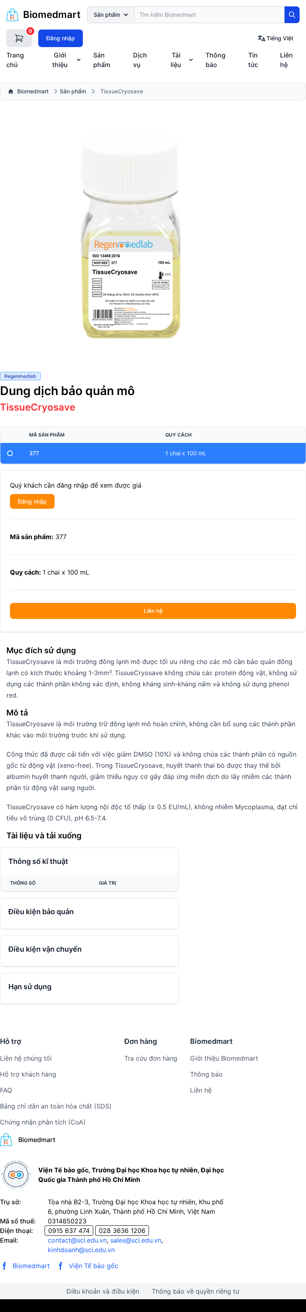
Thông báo (216, 60)
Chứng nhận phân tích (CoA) (43, 1122)
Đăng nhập (60, 38)
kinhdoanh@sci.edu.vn (81, 1250)
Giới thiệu (60, 60)
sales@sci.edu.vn (135, 1240)
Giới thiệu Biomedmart (224, 1058)
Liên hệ (286, 60)
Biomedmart (33, 91)
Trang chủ (15, 60)
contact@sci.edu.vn (77, 1240)
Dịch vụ (140, 60)
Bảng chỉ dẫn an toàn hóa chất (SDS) (56, 1106)
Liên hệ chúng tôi (26, 1058)
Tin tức (253, 60)
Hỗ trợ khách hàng (28, 1074)
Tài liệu (176, 60)
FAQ (6, 1090)
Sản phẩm (107, 14)
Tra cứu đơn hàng (150, 1058)
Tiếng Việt (280, 38)
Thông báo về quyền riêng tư (195, 1291)
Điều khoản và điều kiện (103, 1291)
